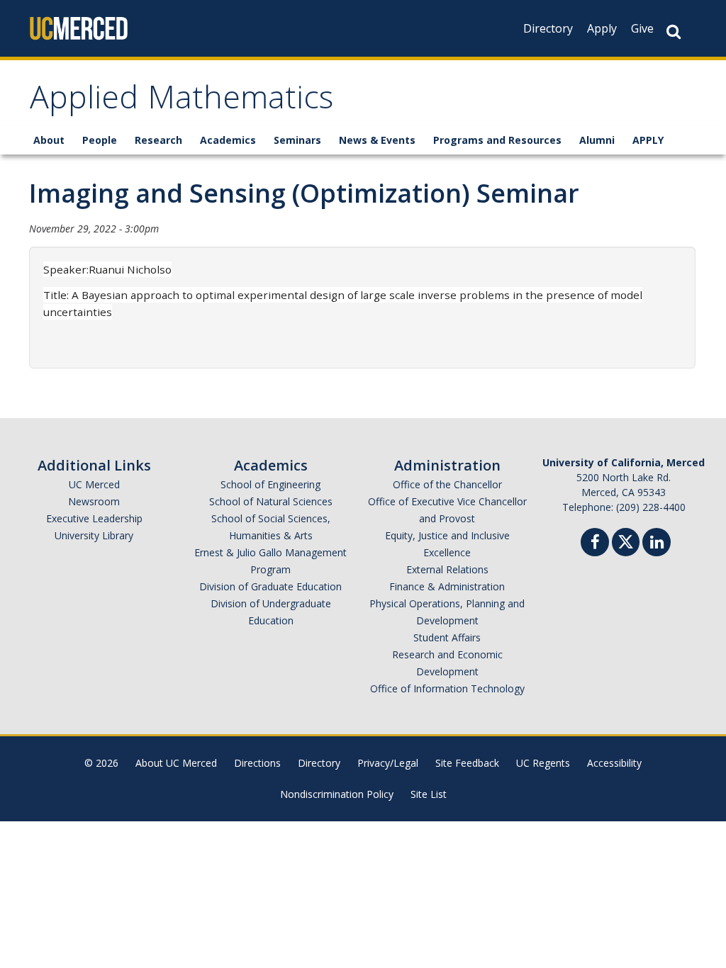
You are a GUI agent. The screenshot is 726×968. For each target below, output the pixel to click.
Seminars (297, 140)
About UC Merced (176, 763)
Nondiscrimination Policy (336, 794)
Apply (602, 28)
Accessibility (614, 763)
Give (642, 28)
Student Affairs (447, 637)
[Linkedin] (656, 544)
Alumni (597, 140)
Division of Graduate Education (270, 586)
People (99, 140)
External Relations (447, 569)
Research (158, 140)
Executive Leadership (94, 518)
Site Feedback (467, 763)
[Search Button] (673, 31)
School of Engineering (270, 484)
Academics (228, 140)
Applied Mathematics (181, 101)
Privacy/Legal (387, 763)
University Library (94, 535)
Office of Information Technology (447, 688)
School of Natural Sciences (271, 501)
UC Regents (543, 763)
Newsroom (94, 501)
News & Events (377, 140)
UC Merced (94, 484)
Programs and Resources (497, 140)
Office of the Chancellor (447, 484)
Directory (548, 28)
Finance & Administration (447, 586)
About (49, 140)
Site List (429, 794)
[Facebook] (595, 544)
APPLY (648, 140)
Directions (257, 763)
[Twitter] (626, 540)
